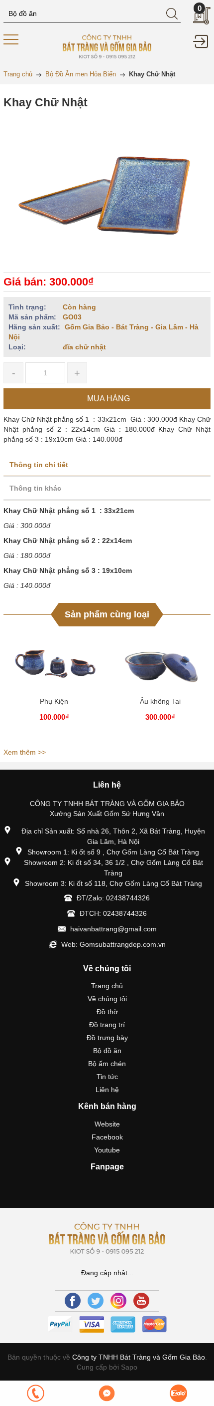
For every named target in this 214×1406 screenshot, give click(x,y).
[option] (54, 688)
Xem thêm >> (24, 752)
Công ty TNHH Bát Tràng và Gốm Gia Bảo (138, 1357)
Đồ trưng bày (107, 1038)
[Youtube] (141, 1300)
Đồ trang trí (107, 1025)
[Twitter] (96, 1300)
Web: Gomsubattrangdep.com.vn (113, 944)
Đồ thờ (107, 1012)
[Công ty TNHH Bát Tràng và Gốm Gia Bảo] (106, 45)
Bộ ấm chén (107, 1064)
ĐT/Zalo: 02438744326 (113, 898)
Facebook (107, 1137)
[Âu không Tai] (160, 661)
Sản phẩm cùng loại (107, 614)
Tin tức (107, 1077)
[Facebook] (73, 1300)
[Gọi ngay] (35, 1393)
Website (107, 1124)
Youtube (107, 1150)
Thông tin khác (35, 488)
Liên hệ (107, 1090)
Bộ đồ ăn (107, 1051)
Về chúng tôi (107, 999)
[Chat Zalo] (178, 1393)
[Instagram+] (118, 1300)
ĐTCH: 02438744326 (113, 913)
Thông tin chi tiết (38, 465)
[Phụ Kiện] (54, 661)
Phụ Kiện (54, 701)
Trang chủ (107, 986)
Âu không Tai (160, 701)
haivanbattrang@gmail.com (113, 929)
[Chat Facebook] (106, 1393)
